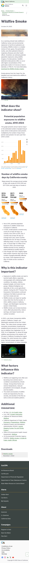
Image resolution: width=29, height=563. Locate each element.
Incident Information (16, 414)
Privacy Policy (6, 548)
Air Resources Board (7, 470)
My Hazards (5, 501)
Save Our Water (6, 533)
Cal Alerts (4, 498)
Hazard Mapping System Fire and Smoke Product (14, 428)
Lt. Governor (5, 515)
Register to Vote (6, 529)
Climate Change (10, 10)
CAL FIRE (6, 100)
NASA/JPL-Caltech (8, 359)
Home (2, 10)
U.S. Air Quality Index (15, 412)
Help (3, 552)
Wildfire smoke (8, 454)
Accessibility (6, 550)
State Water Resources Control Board (12, 483)
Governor (4, 512)
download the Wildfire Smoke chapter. (12, 69)
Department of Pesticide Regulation (12, 477)
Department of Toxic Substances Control (13, 480)
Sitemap (4, 554)
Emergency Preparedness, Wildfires (14, 422)
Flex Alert (4, 536)
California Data (6, 519)
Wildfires (6, 418)
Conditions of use (7, 546)
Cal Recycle (5, 474)
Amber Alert (5, 494)
